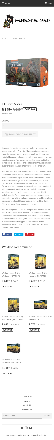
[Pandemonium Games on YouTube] (30, 428)
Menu (7, 3)
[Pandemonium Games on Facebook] (22, 428)
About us (27, 405)
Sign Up (47, 416)
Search (27, 401)
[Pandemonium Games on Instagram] (26, 428)
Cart (50, 3)
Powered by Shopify (38, 435)
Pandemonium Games (20, 435)
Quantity (5, 121)
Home (4, 38)
